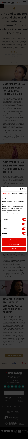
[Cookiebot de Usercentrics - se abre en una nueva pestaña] (20, 189)
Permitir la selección (14, 244)
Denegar (14, 248)
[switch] (24, 224)
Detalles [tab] (14, 193)
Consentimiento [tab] (6, 193)
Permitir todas (14, 239)
